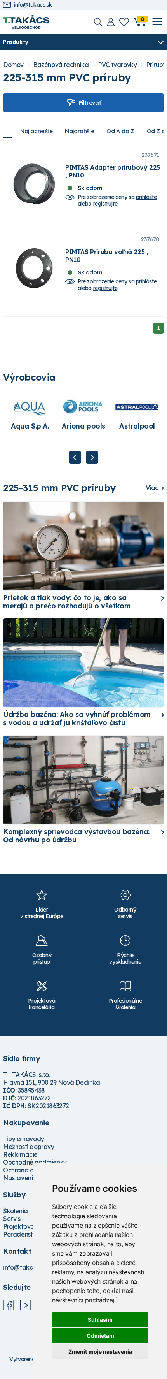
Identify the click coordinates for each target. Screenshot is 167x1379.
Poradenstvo (21, 1234)
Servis (12, 1219)
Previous (75, 457)
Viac (152, 488)
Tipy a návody (23, 1139)
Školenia (15, 1211)
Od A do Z (120, 131)
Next (92, 457)
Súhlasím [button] (100, 1319)
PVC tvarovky (117, 65)
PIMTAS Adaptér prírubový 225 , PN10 (112, 171)
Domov (13, 65)
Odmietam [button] (100, 1335)
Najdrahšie (79, 131)
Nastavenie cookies (31, 1178)
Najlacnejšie (36, 131)
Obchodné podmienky (35, 1162)
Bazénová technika (61, 65)
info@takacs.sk (33, 5)
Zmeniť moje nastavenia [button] (100, 1351)
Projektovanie (23, 1226)
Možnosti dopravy (28, 1147)
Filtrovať (90, 102)
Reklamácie (20, 1154)
